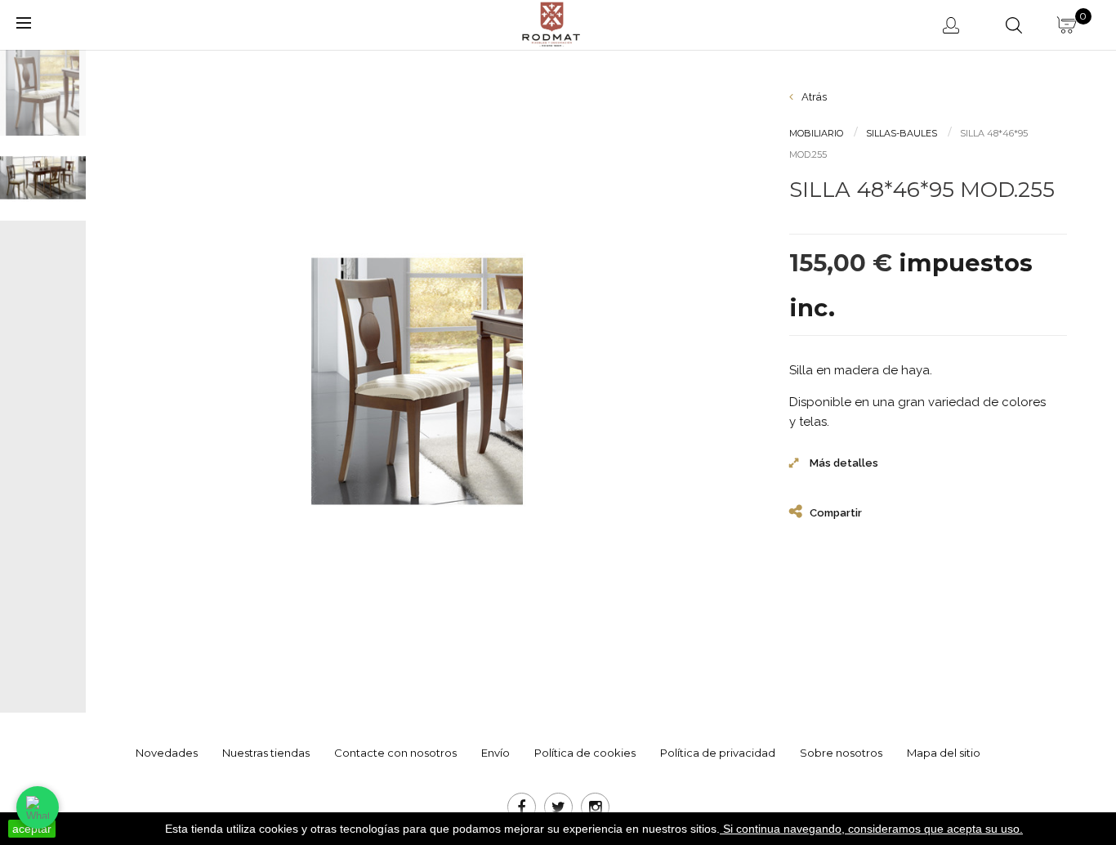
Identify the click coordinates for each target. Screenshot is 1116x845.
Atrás (813, 97)
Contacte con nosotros (395, 752)
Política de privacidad (717, 752)
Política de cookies (585, 752)
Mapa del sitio (943, 752)
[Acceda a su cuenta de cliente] (953, 24)
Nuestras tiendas (266, 752)
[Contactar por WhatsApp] (37, 807)
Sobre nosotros (841, 752)
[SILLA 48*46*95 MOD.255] (50, 93)
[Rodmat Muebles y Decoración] (552, 23)
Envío (495, 752)
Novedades (167, 752)
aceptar (31, 828)
